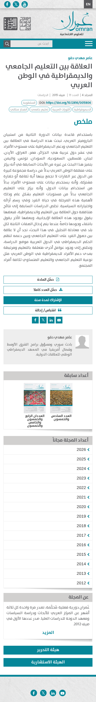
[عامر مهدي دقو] (82, 347)
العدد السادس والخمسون (61, 417)
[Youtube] (24, 4)
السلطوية (29, 102)
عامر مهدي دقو (80, 58)
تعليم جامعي (39, 109)
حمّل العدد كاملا (45, 290)
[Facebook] (7, 4)
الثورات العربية (61, 109)
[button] (81, 449)
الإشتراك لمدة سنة (48, 300)
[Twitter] (16, 4)
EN (88, 4)
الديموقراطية (82, 109)
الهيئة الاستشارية (48, 662)
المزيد (48, 632)
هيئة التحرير (48, 649)
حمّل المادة (45, 280)
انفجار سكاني (18, 109)
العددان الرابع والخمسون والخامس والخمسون (35, 420)
